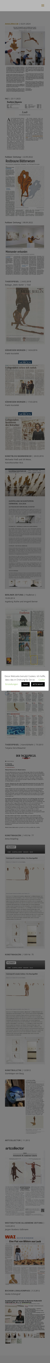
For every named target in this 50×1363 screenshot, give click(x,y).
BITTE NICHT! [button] (38, 684)
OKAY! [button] (25, 684)
